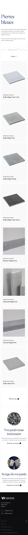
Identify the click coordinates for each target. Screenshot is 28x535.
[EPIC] (26, 527)
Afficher (13, 56)
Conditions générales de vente (9, 532)
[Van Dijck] (14, 498)
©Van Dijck (4, 521)
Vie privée (3, 524)
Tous (3, 49)
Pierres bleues (14, 49)
